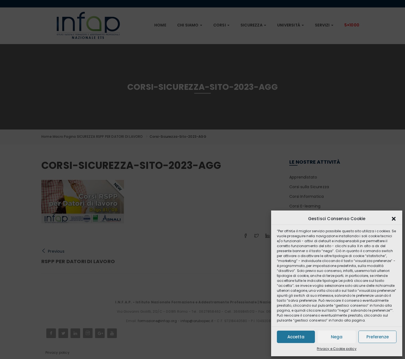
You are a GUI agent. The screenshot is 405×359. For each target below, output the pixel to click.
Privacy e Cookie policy (337, 348)
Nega (336, 337)
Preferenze (377, 337)
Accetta (295, 337)
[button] (393, 219)
